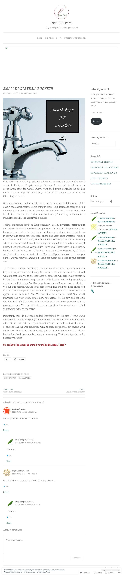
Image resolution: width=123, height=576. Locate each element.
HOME (39, 38)
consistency (10, 378)
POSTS (59, 38)
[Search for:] (103, 143)
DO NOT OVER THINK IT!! (102, 162)
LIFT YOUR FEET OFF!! (101, 184)
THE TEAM (49, 38)
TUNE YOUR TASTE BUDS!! (12, 391)
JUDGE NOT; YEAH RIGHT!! (75, 391)
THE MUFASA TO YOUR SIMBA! (105, 167)
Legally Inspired (20, 374)
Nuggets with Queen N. (75, 38)
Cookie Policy (45, 572)
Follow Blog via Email (100, 89)
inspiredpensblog (29, 93)
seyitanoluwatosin (20, 471)
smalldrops (24, 378)
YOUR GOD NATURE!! (106, 222)
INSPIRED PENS (61, 23)
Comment (76, 558)
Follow (96, 121)
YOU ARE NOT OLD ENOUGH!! (104, 173)
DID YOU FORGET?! (99, 178)
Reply (5, 430)
